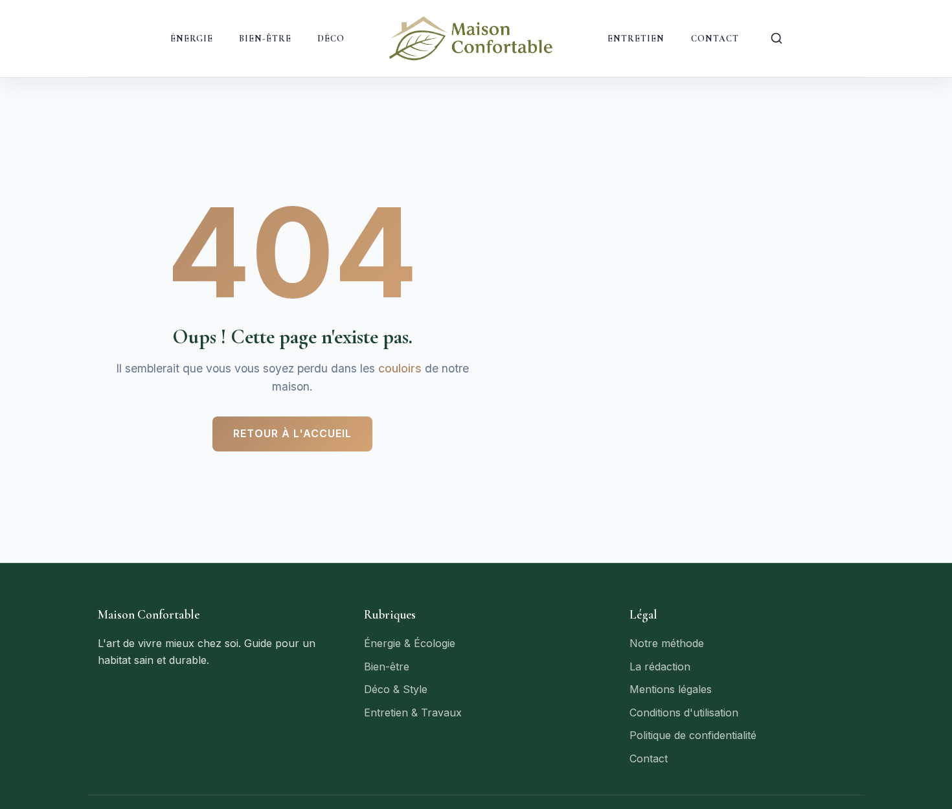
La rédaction (659, 666)
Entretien (636, 38)
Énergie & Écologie (409, 643)
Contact (715, 38)
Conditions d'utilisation (683, 712)
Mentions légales (670, 689)
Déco (331, 38)
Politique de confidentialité (692, 735)
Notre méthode (666, 643)
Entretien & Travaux (413, 712)
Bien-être (265, 38)
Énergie (192, 38)
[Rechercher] (776, 38)
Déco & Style (395, 689)
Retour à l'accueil (292, 433)
